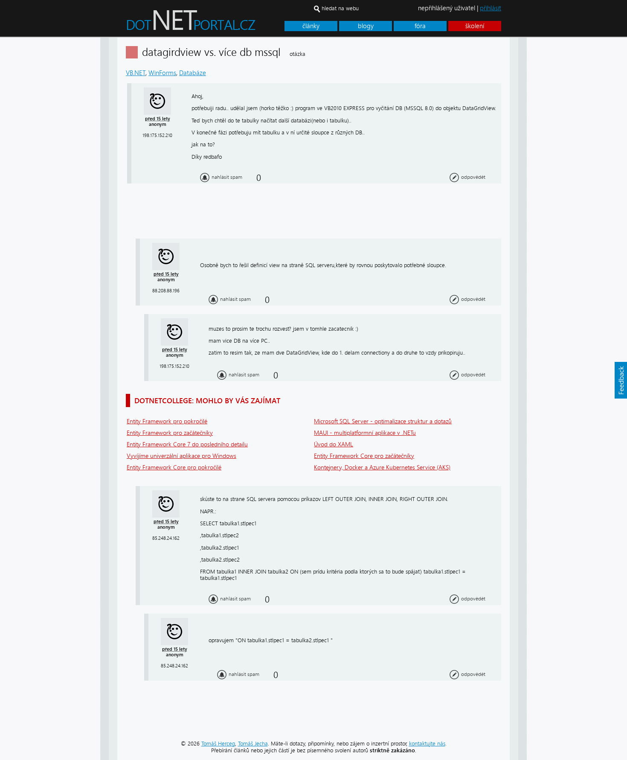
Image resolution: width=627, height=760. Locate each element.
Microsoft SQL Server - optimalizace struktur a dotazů (383, 421)
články (310, 26)
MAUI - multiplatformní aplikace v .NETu (365, 433)
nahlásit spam (227, 177)
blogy (366, 26)
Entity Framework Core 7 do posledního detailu (187, 444)
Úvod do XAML (333, 444)
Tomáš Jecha (253, 743)
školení (474, 26)
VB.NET (135, 73)
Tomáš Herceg (218, 743)
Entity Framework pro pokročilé (167, 421)
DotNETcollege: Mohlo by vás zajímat (207, 400)
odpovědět (473, 177)
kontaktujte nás (427, 743)
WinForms (162, 73)
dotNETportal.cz (207, 24)
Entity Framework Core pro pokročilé (174, 467)
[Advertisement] (561, 166)
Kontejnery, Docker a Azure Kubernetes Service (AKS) (382, 467)
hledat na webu (340, 8)
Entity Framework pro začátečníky (170, 433)
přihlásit (490, 8)
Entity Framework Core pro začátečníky (364, 456)
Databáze (192, 73)
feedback (620, 380)
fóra (420, 26)
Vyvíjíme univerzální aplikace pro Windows (181, 456)
